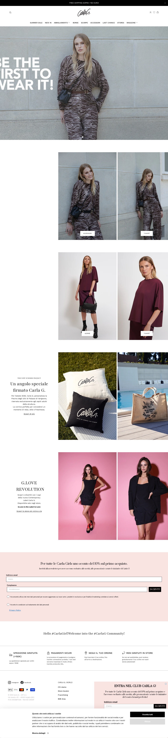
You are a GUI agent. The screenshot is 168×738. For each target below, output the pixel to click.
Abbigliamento (61, 23)
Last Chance (109, 23)
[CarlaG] (84, 12)
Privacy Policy (15, 610)
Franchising (63, 695)
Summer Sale (36, 23)
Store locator (63, 691)
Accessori (95, 23)
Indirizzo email (12, 575)
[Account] (150, 12)
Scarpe (84, 23)
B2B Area (62, 699)
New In (48, 23)
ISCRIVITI (155, 589)
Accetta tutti (147, 714)
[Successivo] (157, 196)
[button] (82, 137)
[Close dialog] (166, 684)
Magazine (131, 23)
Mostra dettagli (38, 733)
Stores (120, 23)
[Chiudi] (165, 3)
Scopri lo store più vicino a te (29, 511)
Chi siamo (62, 687)
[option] (84, 83)
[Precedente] (68, 196)
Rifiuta (147, 721)
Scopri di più (29, 414)
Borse (75, 23)
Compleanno (12, 585)
